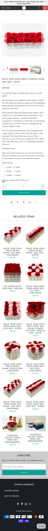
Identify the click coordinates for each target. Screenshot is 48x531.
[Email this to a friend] (35, 202)
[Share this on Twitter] (11, 202)
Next (23, 14)
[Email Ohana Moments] (30, 504)
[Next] (43, 40)
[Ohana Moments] (24, 8)
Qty (3, 182)
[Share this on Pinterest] (23, 202)
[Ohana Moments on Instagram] (26, 504)
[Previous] (4, 40)
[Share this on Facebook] (17, 202)
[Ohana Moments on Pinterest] (22, 504)
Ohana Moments (26, 511)
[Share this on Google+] (29, 202)
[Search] (40, 8)
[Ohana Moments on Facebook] (18, 504)
